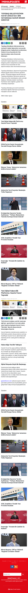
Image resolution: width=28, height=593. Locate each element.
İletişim (15, 561)
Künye (9, 561)
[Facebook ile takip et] (12, 566)
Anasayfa (4, 561)
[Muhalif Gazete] (10, 1)
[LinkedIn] (7, 43)
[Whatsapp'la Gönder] (9, 43)
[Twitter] (4, 43)
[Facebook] (2, 43)
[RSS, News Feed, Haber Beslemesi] (16, 566)
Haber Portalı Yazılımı (15, 589)
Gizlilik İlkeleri (22, 561)
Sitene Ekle (14, 562)
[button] (20, 43)
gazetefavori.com (6, 381)
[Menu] (26, 2)
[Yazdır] (12, 43)
